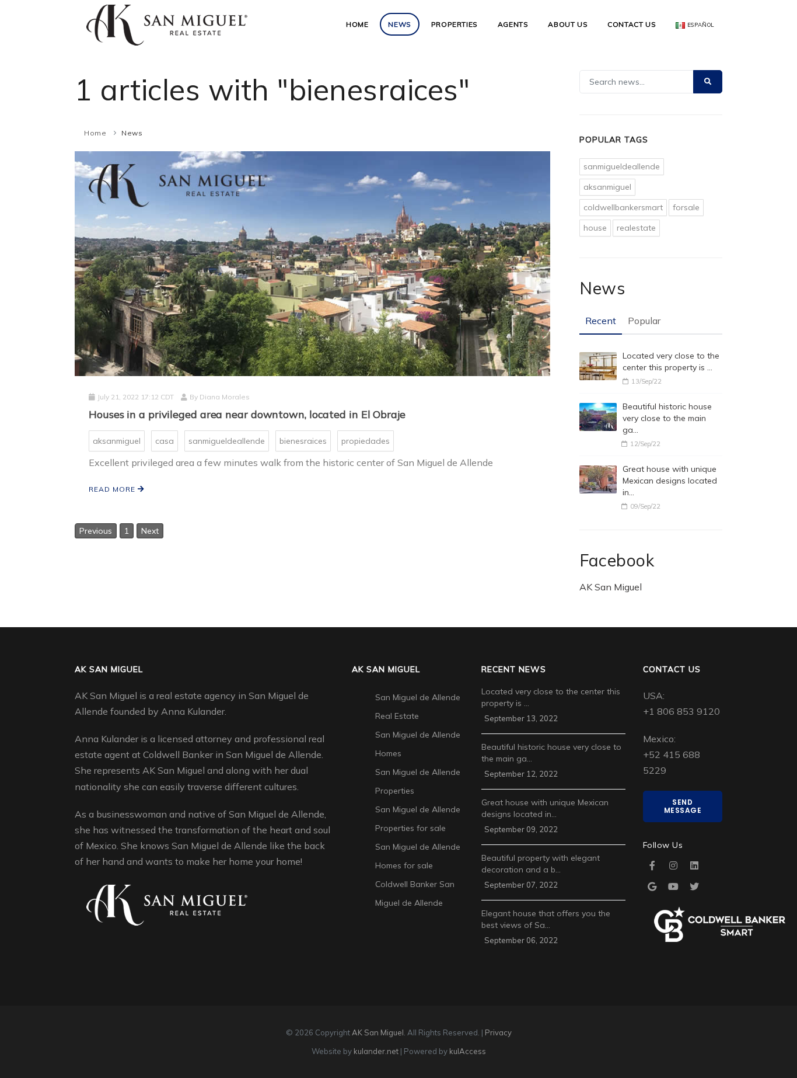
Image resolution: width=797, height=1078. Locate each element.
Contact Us (631, 24)
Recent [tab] (600, 320)
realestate (636, 227)
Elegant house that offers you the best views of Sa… (545, 919)
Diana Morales (225, 396)
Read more (113, 489)
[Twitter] (694, 886)
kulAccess (467, 1051)
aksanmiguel (117, 441)
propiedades (365, 441)
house (595, 227)
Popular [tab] (644, 320)
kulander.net (376, 1051)
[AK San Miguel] (167, 24)
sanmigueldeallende (226, 441)
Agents (513, 24)
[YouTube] (673, 886)
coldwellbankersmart (623, 207)
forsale (686, 207)
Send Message (683, 806)
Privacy (498, 1032)
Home (357, 24)
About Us (568, 24)
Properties (454, 24)
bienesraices (303, 441)
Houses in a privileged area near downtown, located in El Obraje (247, 414)
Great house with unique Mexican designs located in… (670, 481)
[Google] (652, 886)
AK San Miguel (610, 587)
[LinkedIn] (694, 865)
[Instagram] (673, 865)
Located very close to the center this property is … (671, 361)
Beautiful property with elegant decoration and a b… (540, 864)
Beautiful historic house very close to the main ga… (667, 418)
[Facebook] (652, 865)
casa (164, 441)
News (399, 24)
